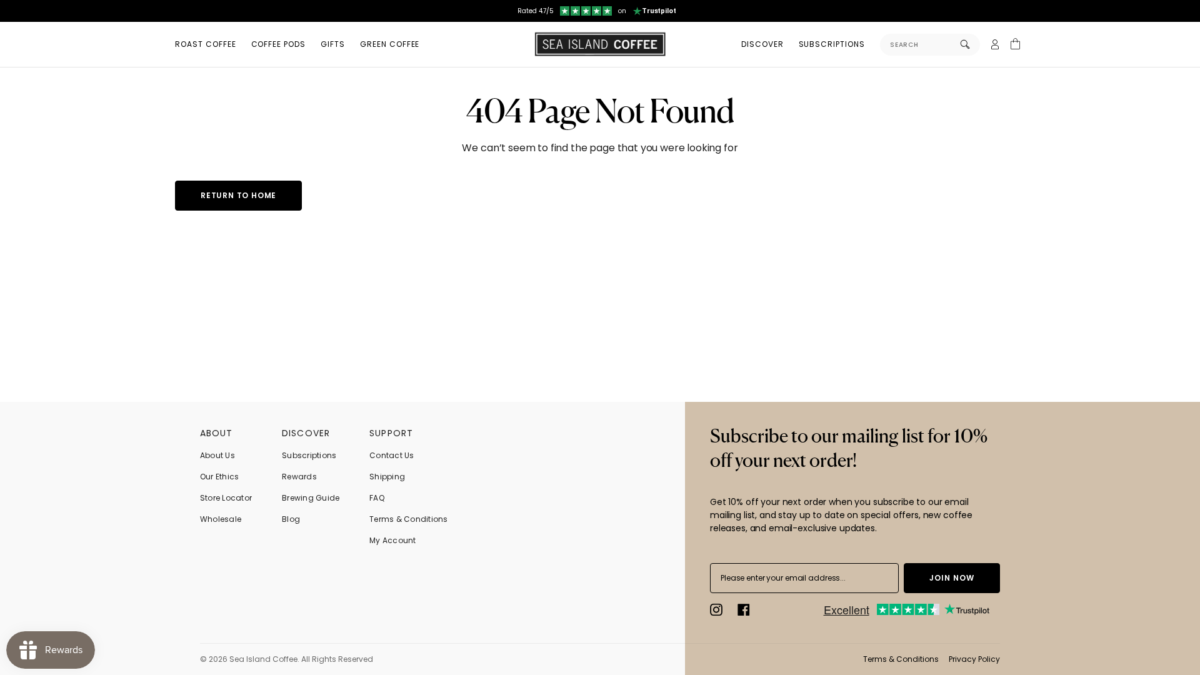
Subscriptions (832, 44)
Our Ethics (219, 476)
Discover (762, 44)
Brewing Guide (310, 497)
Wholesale (220, 519)
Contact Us (391, 455)
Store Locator (226, 497)
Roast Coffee (205, 44)
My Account (392, 540)
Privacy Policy (974, 659)
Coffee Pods (278, 44)
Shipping (387, 476)
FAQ (376, 497)
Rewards (299, 476)
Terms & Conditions (408, 519)
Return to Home (238, 195)
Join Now (951, 577)
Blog (291, 519)
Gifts (333, 44)
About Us (217, 455)
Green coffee (390, 44)
